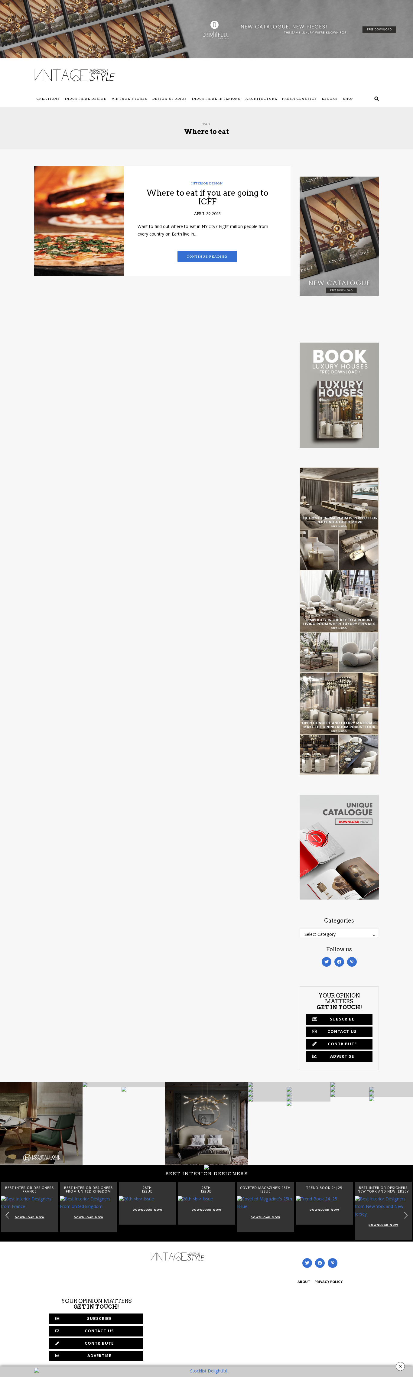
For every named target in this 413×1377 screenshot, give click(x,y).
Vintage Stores (130, 98)
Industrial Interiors (216, 98)
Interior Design (207, 183)
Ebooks (330, 98)
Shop (348, 98)
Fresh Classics (299, 98)
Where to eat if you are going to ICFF (207, 197)
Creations (48, 98)
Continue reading (207, 256)
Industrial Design (86, 98)
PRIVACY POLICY (328, 1282)
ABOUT (304, 1282)
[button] (406, 1215)
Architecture (261, 98)
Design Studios (169, 98)
